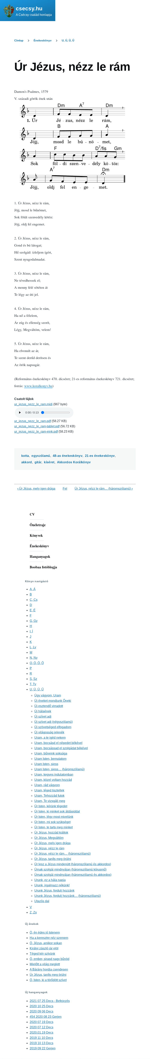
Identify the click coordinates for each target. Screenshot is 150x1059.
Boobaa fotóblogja (43, 567)
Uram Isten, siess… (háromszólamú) (59, 769)
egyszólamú (40, 455)
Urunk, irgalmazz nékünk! (52, 885)
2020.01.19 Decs (41, 1032)
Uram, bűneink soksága (50, 753)
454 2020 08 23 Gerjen (46, 1016)
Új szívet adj (42, 716)
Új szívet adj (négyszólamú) (53, 721)
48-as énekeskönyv (67, 455)
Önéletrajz (38, 524)
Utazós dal (41, 901)
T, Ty (33, 684)
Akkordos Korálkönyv (74, 462)
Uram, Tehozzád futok (49, 795)
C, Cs (34, 599)
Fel (65, 488)
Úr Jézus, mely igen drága (36, 488)
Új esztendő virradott (48, 706)
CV (32, 514)
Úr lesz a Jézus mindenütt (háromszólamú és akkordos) (72, 864)
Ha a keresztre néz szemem (49, 937)
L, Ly (33, 647)
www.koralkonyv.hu (38, 385)
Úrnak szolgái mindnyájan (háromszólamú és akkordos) (72, 874)
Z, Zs (33, 912)
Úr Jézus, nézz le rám (49, 848)
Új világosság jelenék (49, 732)
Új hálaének (42, 711)
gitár (38, 462)
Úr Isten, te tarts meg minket (53, 827)
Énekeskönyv (43, 40)
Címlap (18, 40)
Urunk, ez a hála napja (50, 880)
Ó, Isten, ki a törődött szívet (48, 980)
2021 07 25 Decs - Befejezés (50, 1001)
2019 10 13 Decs (41, 1043)
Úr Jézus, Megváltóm (48, 837)
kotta (25, 455)
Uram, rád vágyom (47, 785)
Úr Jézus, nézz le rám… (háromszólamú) (104, 488)
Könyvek (36, 535)
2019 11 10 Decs (41, 1037)
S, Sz (33, 678)
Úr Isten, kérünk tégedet (50, 806)
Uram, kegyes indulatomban (53, 774)
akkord (26, 462)
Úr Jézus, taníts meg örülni (52, 859)
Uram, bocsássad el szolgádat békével (61, 748)
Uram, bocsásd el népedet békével (58, 743)
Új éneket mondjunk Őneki (52, 700)
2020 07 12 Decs (41, 1027)
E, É (33, 610)
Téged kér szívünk (42, 953)
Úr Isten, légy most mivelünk (53, 816)
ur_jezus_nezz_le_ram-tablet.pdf (37, 426)
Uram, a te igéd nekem (50, 737)
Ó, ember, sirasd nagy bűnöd (49, 959)
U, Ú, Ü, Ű (68, 40)
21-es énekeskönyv (100, 455)
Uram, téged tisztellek (49, 790)
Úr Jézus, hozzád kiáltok (51, 832)
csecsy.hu (29, 8)
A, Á (33, 589)
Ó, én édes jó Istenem (45, 932)
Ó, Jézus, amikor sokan (46, 943)
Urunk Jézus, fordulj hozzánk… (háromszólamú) (67, 895)
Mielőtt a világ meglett (45, 964)
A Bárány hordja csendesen (49, 969)
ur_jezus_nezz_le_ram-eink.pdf (36, 431)
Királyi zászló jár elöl (44, 948)
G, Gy (34, 620)
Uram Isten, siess (46, 764)
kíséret (49, 462)
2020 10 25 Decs (41, 1006)
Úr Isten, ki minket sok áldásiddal (57, 811)
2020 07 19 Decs (41, 1022)
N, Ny (34, 657)
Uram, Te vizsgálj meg (49, 801)
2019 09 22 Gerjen (42, 1048)
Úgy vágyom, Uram (47, 695)
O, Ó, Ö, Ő (37, 663)
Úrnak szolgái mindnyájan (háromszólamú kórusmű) (70, 869)
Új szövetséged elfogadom (52, 727)
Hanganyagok (40, 556)
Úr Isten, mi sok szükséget (52, 822)
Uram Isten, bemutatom (50, 758)
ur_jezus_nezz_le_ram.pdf (32, 421)
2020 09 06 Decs (41, 1011)
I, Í (31, 631)
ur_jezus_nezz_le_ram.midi (33, 404)
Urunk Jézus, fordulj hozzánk (54, 890)
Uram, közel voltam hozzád (53, 779)
